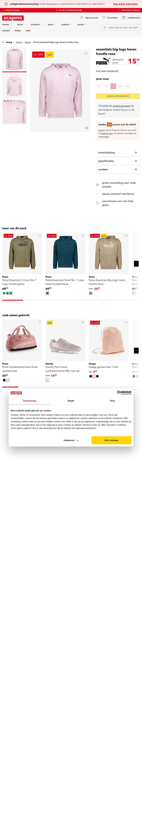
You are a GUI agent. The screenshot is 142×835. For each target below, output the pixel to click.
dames (5, 24)
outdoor (65, 24)
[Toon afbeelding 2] (14, 85)
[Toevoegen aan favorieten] (86, 54)
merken (6, 30)
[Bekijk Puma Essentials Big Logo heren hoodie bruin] (108, 252)
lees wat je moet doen (125, 3)
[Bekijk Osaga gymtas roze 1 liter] (108, 339)
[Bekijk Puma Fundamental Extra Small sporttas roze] (22, 339)
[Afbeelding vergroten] (86, 128)
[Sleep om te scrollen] (12, 300)
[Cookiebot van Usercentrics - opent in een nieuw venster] (119, 393)
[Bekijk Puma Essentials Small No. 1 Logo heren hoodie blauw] (65, 252)
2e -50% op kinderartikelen (70, 10)
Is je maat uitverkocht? (107, 70)
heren (20, 24)
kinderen (35, 24)
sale (28, 30)
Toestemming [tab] (29, 400)
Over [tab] (112, 400)
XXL (128, 86)
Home (19, 42)
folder (18, 30)
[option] (4, 293)
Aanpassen (69, 440)
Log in (101, 130)
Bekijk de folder (12, 10)
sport (50, 24)
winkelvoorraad (121, 105)
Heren (28, 42)
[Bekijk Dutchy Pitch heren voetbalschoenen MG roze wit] (65, 339)
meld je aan (107, 133)
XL (120, 86)
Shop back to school (131, 10)
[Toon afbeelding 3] (14, 112)
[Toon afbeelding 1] (14, 59)
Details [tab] (71, 400)
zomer (81, 24)
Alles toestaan (111, 440)
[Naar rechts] (136, 264)
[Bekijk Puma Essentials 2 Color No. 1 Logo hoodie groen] (22, 252)
